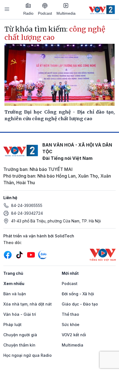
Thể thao (70, 314)
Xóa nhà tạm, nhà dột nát (27, 304)
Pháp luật (12, 324)
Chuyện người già (20, 334)
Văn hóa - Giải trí (19, 314)
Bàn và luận (14, 293)
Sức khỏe (70, 324)
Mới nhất (70, 273)
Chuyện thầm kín (19, 345)
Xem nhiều (13, 283)
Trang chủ (13, 273)
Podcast (45, 13)
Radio (28, 13)
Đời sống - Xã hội (78, 293)
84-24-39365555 (26, 205)
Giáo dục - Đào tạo (80, 304)
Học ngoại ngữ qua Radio (27, 355)
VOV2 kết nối (74, 334)
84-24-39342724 (27, 213)
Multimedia (66, 13)
